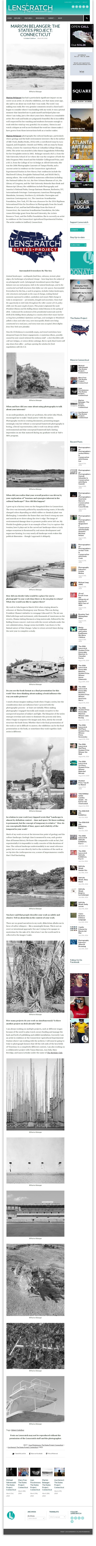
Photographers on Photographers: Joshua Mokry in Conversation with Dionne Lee (84, 454)
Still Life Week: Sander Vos (82, 868)
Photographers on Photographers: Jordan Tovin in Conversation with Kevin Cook (84, 551)
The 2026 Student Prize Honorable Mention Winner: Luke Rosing (83, 713)
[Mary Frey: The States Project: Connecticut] (23, 1476)
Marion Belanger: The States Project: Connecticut (47, 1485)
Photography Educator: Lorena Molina (83, 570)
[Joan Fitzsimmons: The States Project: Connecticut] (35, 1476)
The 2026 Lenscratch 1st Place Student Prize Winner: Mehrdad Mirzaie (83, 767)
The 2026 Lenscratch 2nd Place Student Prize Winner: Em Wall (83, 749)
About (85, 2)
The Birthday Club (54, 1052)
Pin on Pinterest (53, 1453)
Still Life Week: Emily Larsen (83, 904)
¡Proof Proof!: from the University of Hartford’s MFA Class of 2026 (83, 599)
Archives (31, 1516)
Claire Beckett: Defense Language (82, 917)
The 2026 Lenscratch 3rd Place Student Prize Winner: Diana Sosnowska (83, 731)
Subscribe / (69, 2)
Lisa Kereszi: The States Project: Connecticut (23, 1447)
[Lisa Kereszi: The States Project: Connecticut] (59, 1476)
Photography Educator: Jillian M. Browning (83, 943)
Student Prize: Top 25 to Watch (83, 783)
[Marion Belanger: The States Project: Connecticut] (47, 1476)
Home (9, 18)
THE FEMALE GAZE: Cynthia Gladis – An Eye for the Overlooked (83, 798)
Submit (50, 18)
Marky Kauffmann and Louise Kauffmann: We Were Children (82, 632)
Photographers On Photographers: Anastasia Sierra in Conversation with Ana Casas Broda (84, 500)
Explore (16, 18)
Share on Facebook (36, 1453)
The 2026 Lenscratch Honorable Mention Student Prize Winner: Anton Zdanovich (83, 672)
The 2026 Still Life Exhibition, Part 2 (83, 825)
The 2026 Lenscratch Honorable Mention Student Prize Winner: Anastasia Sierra (83, 693)
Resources (39, 18)
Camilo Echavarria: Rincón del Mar (82, 930)
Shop (60, 18)
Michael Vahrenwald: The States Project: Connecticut (11, 1485)
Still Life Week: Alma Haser (83, 880)
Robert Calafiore (31, 38)
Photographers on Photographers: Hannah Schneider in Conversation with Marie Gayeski (84, 477)
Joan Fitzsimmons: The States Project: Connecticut (46, 1445)
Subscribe (75, 245)
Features (27, 18)
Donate (74, 230)
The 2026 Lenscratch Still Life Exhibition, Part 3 (82, 840)
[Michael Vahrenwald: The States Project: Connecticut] (11, 1476)
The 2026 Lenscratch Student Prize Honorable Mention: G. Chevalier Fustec (83, 652)
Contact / (78, 2)
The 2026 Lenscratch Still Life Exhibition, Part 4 (82, 855)
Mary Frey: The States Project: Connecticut (23, 1483)
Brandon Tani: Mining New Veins (83, 616)
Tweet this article (20, 1453)
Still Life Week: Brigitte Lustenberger (83, 892)
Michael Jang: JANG (83, 583)
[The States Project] (80, 330)
